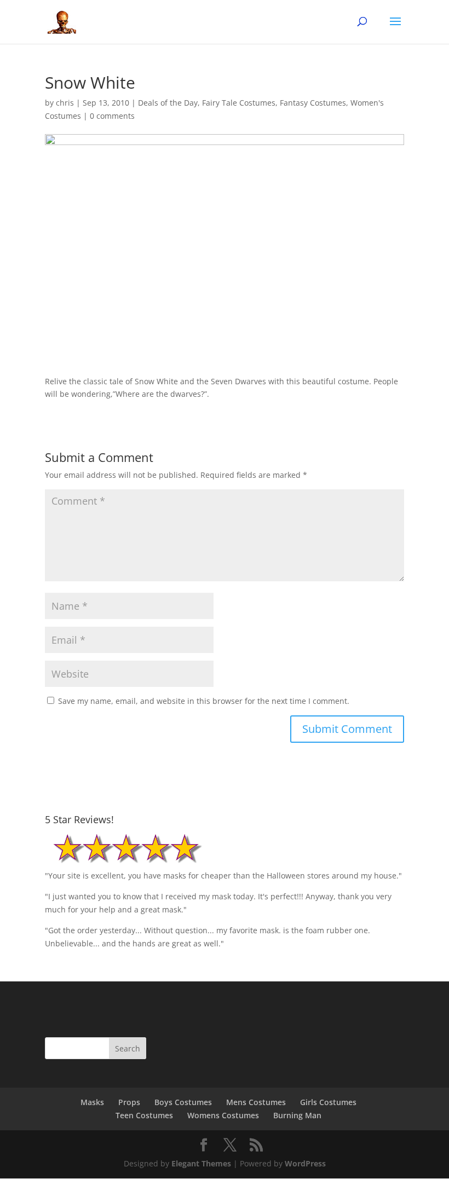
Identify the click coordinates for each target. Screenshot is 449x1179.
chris (65, 102)
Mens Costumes (256, 1102)
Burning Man (297, 1115)
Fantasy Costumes (313, 102)
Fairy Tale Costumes (238, 102)
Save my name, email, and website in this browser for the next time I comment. (203, 701)
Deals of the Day (168, 102)
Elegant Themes (201, 1163)
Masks (92, 1102)
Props (129, 1102)
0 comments (112, 116)
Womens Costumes (223, 1115)
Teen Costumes (144, 1115)
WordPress (305, 1163)
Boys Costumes (183, 1102)
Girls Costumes (328, 1102)
